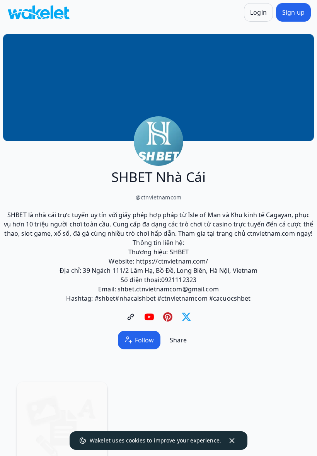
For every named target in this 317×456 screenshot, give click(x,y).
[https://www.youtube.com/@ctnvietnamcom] (149, 317)
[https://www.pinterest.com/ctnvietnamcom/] (167, 317)
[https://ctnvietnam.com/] (130, 317)
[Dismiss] (232, 440)
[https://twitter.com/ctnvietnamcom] (186, 317)
